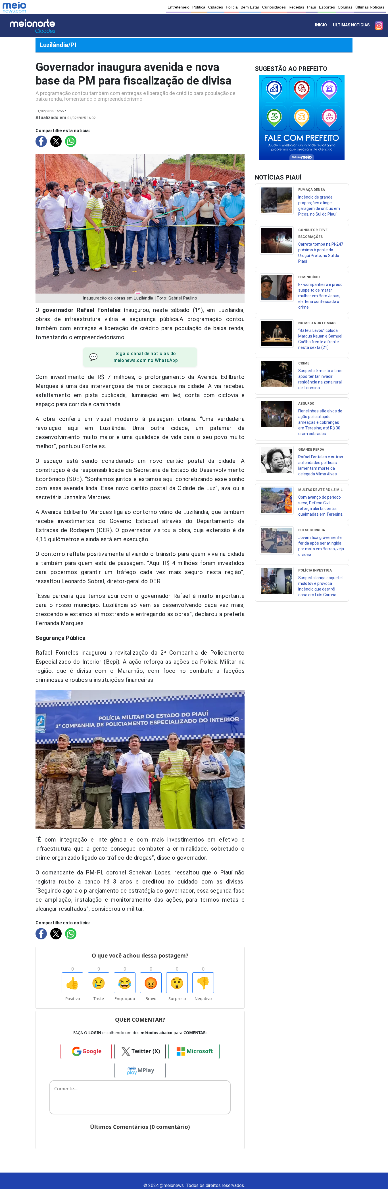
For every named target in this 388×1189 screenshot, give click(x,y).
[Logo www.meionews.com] (14, 7)
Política (198, 7)
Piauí (311, 7)
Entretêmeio (178, 7)
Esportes (327, 7)
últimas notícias (351, 25)
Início (321, 25)
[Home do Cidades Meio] (40, 25)
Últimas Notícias (369, 7)
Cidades (215, 7)
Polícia (232, 7)
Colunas (345, 7)
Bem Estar (250, 7)
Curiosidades (274, 7)
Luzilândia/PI (58, 45)
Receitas (296, 7)
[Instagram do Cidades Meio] (379, 25)
